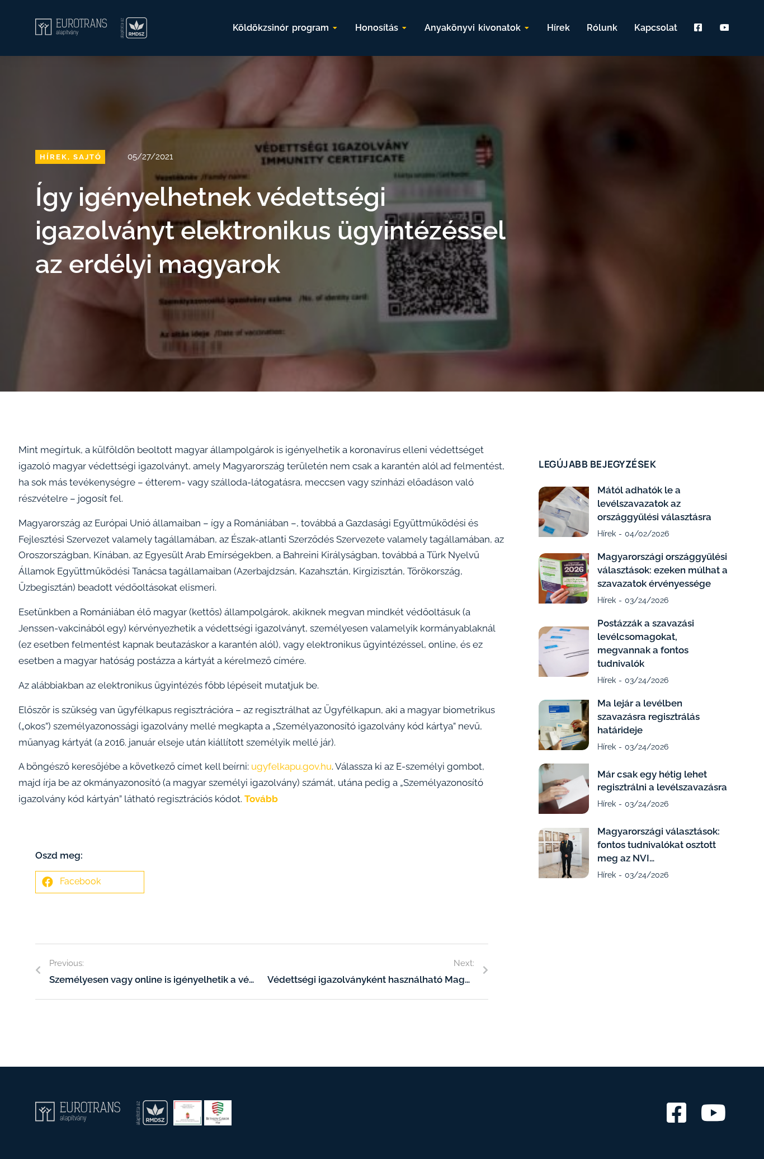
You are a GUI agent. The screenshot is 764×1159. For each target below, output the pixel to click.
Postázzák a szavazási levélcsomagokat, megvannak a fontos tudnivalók (645, 643)
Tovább (261, 798)
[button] (89, 882)
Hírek (54, 157)
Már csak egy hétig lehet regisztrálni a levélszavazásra (662, 781)
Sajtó (87, 157)
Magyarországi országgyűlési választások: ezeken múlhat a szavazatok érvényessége (662, 570)
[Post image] (564, 512)
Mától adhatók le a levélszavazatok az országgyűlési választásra (654, 503)
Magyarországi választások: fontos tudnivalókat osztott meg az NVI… (658, 845)
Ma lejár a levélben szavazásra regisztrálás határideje (648, 717)
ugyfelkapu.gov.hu (291, 766)
